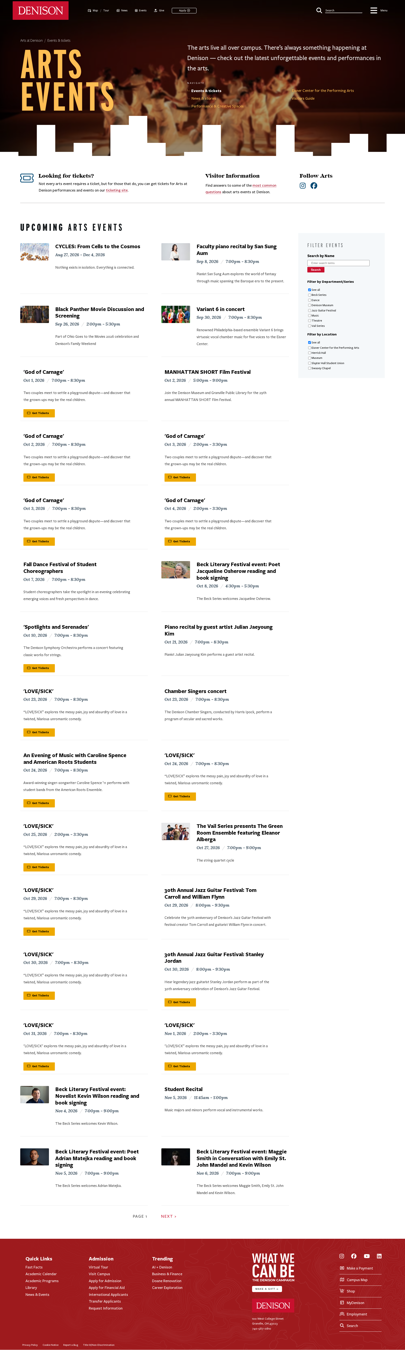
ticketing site (117, 190)
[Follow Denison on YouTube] (367, 1256)
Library (31, 1287)
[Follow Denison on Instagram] (341, 1256)
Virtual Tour (98, 1267)
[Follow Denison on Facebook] (353, 1256)
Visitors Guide (303, 98)
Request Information (106, 1308)
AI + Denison (162, 1267)
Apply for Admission (105, 1281)
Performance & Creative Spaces (217, 106)
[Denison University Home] (273, 1311)
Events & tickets (58, 41)
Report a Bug (70, 1344)
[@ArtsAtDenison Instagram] (303, 186)
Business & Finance (167, 1274)
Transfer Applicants (105, 1301)
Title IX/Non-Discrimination (99, 1344)
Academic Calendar (41, 1274)
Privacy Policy (30, 1344)
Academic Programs (42, 1281)
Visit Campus (99, 1274)
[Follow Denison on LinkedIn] (379, 1256)
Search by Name (320, 255)
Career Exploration (167, 1287)
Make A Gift (267, 1288)
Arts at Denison (31, 41)
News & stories (203, 98)
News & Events (37, 1294)
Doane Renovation (166, 1281)
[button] (339, 10)
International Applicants (108, 1294)
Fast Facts (34, 1267)
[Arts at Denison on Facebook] (313, 186)
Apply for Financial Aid (107, 1287)
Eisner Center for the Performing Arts (323, 90)
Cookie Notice (50, 1344)
